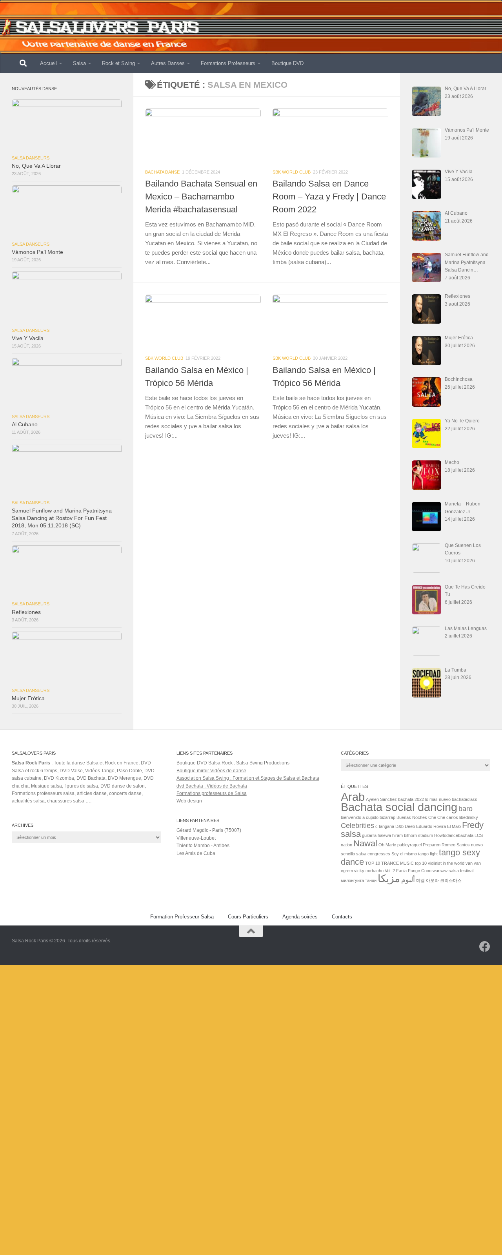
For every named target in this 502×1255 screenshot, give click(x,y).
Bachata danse (162, 172)
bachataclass (464, 799)
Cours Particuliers (248, 917)
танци (370, 880)
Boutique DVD (287, 63)
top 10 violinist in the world (439, 863)
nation (346, 844)
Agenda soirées (300, 917)
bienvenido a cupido (359, 817)
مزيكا (389, 878)
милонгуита (352, 880)
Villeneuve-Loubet (196, 838)
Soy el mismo (404, 853)
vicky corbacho (369, 870)
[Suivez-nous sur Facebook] (484, 946)
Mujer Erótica (28, 698)
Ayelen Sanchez (381, 799)
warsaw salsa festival (453, 870)
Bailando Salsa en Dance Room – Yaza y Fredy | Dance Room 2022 (329, 196)
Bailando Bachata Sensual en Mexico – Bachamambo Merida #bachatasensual (201, 196)
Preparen (431, 844)
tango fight (428, 853)
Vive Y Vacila (28, 338)
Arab (353, 796)
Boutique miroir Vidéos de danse (211, 770)
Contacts (342, 917)
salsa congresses (373, 853)
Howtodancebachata (453, 835)
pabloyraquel (409, 844)
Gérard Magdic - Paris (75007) (208, 830)
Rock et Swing (118, 63)
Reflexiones (26, 612)
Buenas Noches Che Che (421, 817)
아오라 (432, 880)
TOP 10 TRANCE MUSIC (389, 863)
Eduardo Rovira (431, 826)
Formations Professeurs (228, 63)
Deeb (410, 826)
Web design (189, 801)
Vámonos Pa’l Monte (37, 252)
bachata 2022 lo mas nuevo (424, 799)
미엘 (420, 880)
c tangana (384, 826)
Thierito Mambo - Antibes (202, 845)
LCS (479, 835)
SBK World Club (292, 172)
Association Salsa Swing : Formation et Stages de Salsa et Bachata (247, 778)
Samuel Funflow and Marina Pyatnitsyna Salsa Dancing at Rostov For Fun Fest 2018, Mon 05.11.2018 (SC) (62, 518)
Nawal (365, 843)
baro (465, 809)
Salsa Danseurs (30, 158)
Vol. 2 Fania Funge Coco (408, 870)
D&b (399, 826)
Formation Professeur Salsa (182, 917)
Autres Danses (168, 63)
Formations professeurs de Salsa (211, 793)
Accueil (48, 63)
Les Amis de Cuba (195, 853)
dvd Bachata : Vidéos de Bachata (211, 786)
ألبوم (408, 880)
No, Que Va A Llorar (36, 166)
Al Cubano (25, 424)
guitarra (369, 835)
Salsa (79, 63)
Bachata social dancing (399, 806)
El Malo (454, 826)
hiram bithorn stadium (412, 835)
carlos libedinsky (462, 817)
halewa (384, 835)
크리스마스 (451, 880)
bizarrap (387, 817)
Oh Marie (387, 844)
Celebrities (357, 825)
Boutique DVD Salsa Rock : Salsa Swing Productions (232, 763)
